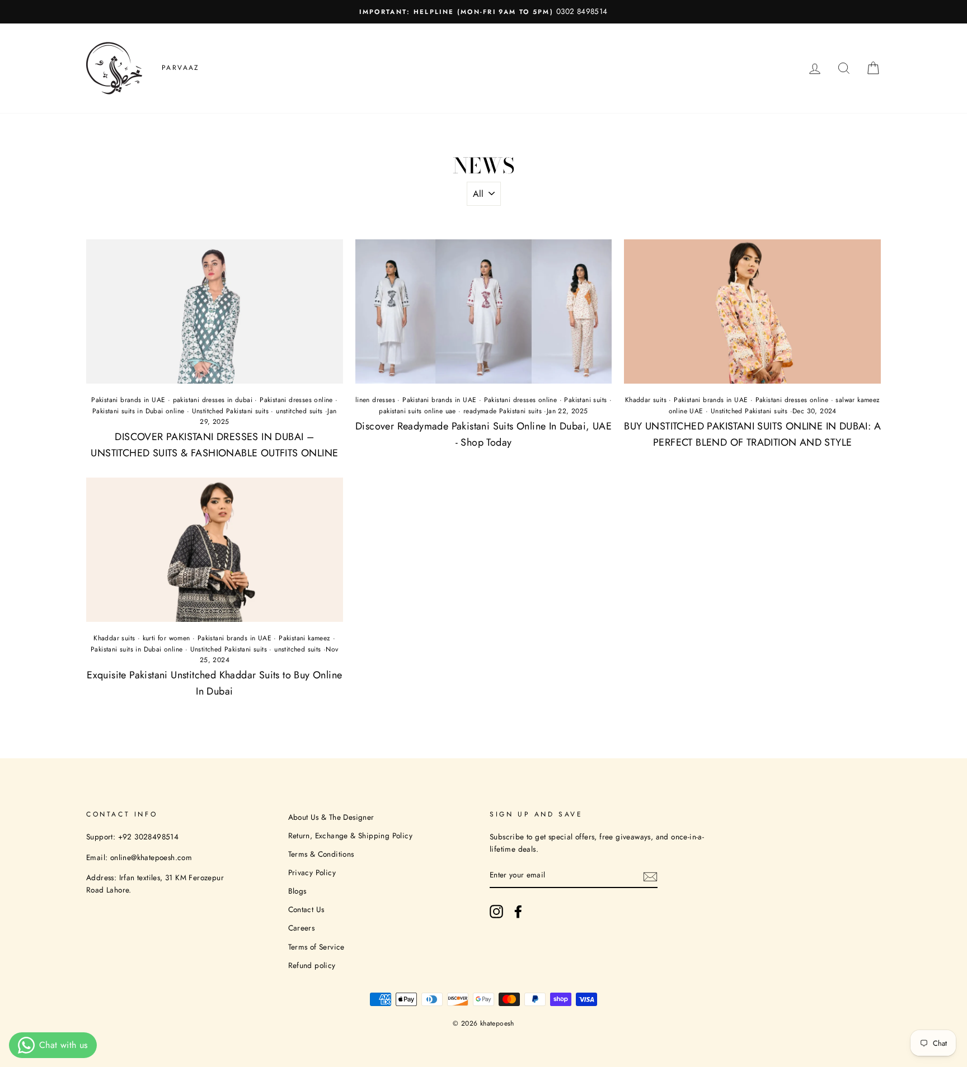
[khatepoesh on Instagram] (496, 911)
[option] (483, 12)
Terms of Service (316, 946)
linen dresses (375, 400)
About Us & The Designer (331, 817)
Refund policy (312, 965)
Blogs (297, 890)
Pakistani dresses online (296, 400)
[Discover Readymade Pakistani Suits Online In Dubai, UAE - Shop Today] (483, 311)
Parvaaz (181, 68)
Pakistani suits (585, 400)
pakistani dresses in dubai (212, 400)
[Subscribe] (650, 875)
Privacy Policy (312, 872)
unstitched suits (299, 411)
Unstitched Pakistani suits (230, 411)
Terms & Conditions (321, 854)
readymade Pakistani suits (502, 411)
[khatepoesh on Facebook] (518, 911)
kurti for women (166, 638)
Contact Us (306, 909)
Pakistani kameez (304, 638)
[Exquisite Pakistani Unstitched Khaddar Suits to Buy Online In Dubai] (214, 550)
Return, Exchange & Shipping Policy (350, 835)
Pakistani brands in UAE (128, 400)
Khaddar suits (645, 400)
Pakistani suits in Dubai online (138, 411)
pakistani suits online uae (417, 411)
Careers (301, 927)
